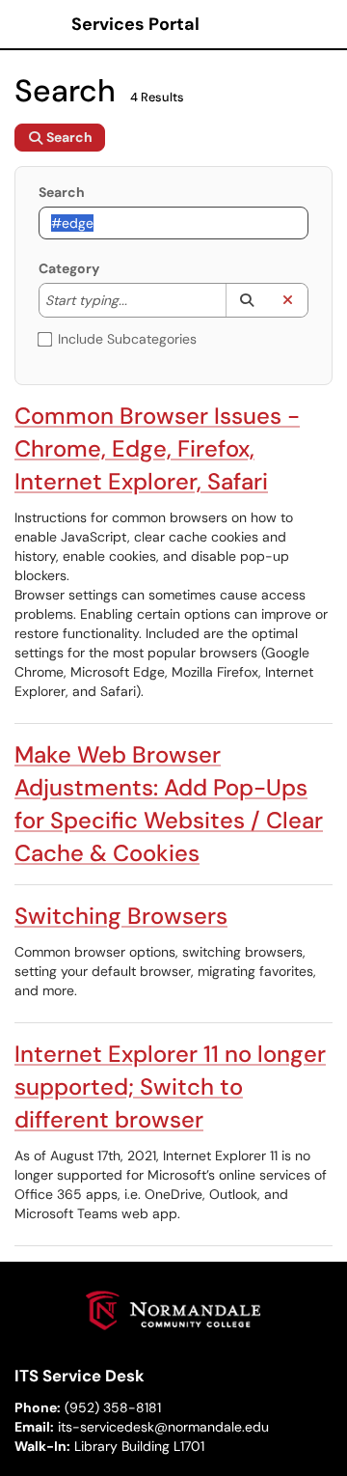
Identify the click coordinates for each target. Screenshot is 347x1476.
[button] (246, 300)
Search (62, 192)
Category (69, 268)
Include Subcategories (127, 339)
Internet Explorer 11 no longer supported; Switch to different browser (170, 1086)
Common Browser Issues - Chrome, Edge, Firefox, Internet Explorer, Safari (157, 448)
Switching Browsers (120, 916)
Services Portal (135, 24)
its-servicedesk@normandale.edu (163, 1426)
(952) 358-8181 (113, 1407)
